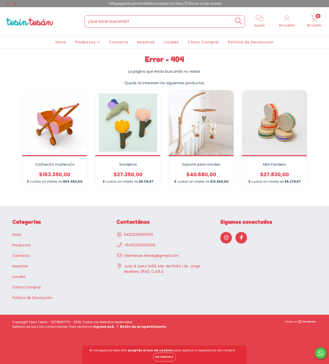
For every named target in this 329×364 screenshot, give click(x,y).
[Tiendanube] (301, 322)
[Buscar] (238, 21)
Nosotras (146, 42)
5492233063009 (138, 234)
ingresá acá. (104, 326)
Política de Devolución (250, 42)
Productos (86, 42)
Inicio (61, 42)
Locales (171, 42)
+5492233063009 (139, 245)
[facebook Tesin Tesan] (15, 3)
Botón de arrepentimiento (143, 326)
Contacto (119, 42)
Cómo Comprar (203, 42)
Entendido (164, 357)
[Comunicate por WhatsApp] (320, 353)
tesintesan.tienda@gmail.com (151, 255)
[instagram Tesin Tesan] (8, 3)
